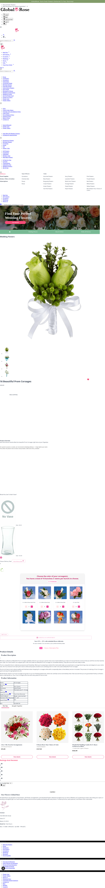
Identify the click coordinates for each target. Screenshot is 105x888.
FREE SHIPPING (13, 395)
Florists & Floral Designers (10, 865)
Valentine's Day (7, 165)
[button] (4, 35)
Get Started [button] (15, 222)
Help (6, 17)
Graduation (6, 152)
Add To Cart (4, 634)
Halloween (6, 154)
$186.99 (2, 385)
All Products (6, 197)
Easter (4, 145)
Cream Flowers (47, 184)
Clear (3, 785)
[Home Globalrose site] (15, 11)
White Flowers (90, 184)
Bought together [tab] (17, 706)
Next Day (5, 195)
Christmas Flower (7, 83)
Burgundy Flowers (48, 181)
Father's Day (6, 148)
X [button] (0, 563)
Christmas (5, 143)
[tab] (7, 350)
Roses (4, 77)
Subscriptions (4, 181)
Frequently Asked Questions (10, 880)
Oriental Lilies (25, 179)
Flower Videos (6, 100)
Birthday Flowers (7, 85)
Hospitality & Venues (8, 866)
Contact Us (6, 119)
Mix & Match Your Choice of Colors (94, 189)
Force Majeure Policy (8, 115)
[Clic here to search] (14, 71)
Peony (23, 181)
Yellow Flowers (91, 186)
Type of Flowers (26, 173)
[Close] (1, 44)
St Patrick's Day (7, 160)
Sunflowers (6, 78)
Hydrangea (6, 81)
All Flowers (3, 173)
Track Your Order (8, 19)
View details (23, 757)
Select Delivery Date (17, 561)
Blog (4, 884)
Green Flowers (47, 186)
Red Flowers (90, 181)
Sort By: (2, 783)
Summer (5, 161)
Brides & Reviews (86, 232)
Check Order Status (8, 110)
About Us (5, 201)
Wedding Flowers (7, 166)
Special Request (7, 125)
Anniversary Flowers (8, 140)
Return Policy (6, 118)
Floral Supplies (4, 176)
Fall (4, 147)
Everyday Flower (7, 86)
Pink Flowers (90, 176)
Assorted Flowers (48, 176)
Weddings (5, 200)
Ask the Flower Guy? (8, 96)
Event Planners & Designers (10, 863)
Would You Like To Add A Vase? (8, 494)
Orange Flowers (69, 184)
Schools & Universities (9, 868)
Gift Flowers (6, 151)
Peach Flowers (69, 188)
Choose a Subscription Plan (51, 648)
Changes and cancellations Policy (12, 112)
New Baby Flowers (8, 157)
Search (6, 14)
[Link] (14, 40)
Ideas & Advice (59, 232)
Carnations (6, 80)
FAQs (4, 108)
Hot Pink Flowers (47, 188)
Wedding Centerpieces (9, 92)
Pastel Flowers (69, 186)
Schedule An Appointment (10, 135)
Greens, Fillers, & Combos (7, 179)
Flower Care (6, 99)
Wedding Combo (7, 94)
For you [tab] (5, 706)
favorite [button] (88, 379)
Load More (52, 792)
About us (5, 877)
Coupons (5, 887)
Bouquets (5, 854)
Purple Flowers (91, 179)
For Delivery (15, 6)
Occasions (5, 198)
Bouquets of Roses (8, 91)
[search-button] (0, 41)
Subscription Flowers (8, 88)
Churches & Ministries (9, 862)
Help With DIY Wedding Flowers (11, 133)
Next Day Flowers (7, 844)
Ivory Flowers (68, 176)
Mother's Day (6, 156)
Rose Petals (6, 89)
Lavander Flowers (70, 179)
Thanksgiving (6, 163)
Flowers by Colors (7, 97)
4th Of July (5, 168)
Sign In (6, 21)
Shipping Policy (7, 116)
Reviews (5, 885)
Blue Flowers (46, 179)
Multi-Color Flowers (70, 181)
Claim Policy (6, 113)
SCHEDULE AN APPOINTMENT (45, 637)
